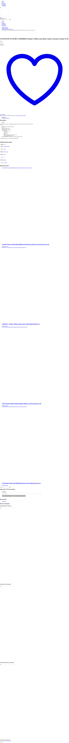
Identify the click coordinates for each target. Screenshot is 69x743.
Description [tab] (4, 117)
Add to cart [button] (6, 246)
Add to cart (2, 44)
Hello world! (4, 501)
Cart (2, 2)
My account (4, 4)
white (4, 149)
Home (3, 1)
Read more (6, 326)
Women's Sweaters (5, 28)
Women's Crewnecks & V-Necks (7, 29)
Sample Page (4, 5)
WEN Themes (8, 740)
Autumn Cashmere (7, 146)
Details (3, 122)
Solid (4, 154)
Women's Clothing (5, 27)
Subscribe (4, 491)
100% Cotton (6, 151)
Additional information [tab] (5, 118)
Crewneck (5, 162)
